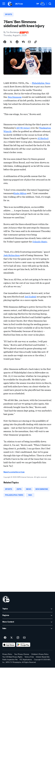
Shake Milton (19, 193)
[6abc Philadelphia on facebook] (5, 637)
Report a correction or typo (14, 472)
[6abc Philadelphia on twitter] (11, 637)
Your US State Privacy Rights (12, 657)
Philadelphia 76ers (41, 82)
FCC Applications (26, 659)
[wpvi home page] (6, 599)
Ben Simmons (14, 96)
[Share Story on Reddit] (17, 42)
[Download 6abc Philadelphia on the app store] (8, 645)
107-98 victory (23, 127)
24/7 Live (19, 4)
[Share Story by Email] (29, 42)
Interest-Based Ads (43, 657)
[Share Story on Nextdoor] (23, 42)
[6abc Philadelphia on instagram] (18, 637)
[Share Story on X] (11, 42)
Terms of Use (29, 657)
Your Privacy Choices (21, 654)
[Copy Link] (35, 42)
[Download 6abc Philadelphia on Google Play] (23, 645)
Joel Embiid (30, 296)
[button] (4, 3)
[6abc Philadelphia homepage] (10, 4)
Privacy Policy (7, 654)
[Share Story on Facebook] (5, 42)
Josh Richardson (11, 255)
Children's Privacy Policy (39, 654)
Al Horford (43, 138)
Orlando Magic (39, 241)
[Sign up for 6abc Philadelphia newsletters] (24, 637)
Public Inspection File (9, 659)
